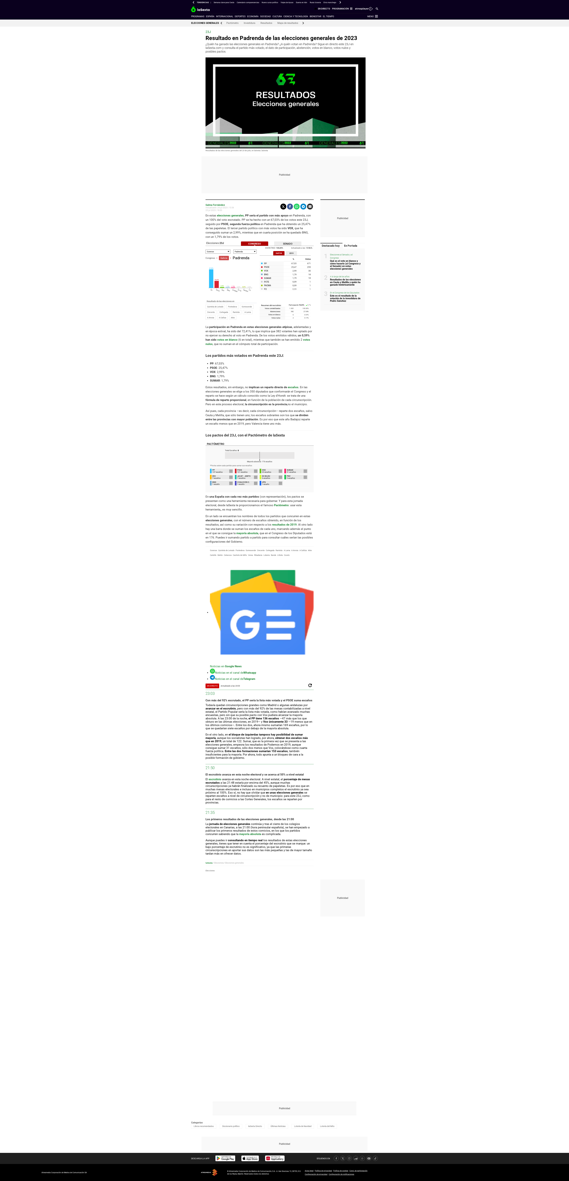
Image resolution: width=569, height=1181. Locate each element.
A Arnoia (210, 318)
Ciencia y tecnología (295, 16)
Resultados (266, 23)
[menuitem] (322, 9)
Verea (250, 555)
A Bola (280, 555)
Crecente (211, 312)
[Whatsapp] (297, 206)
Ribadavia (258, 555)
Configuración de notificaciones (341, 1174)
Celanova (228, 555)
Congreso (210, 258)
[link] (225, 1158)
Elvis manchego (329, 2)
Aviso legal (309, 1171)
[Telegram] (303, 206)
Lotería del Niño (327, 1126)
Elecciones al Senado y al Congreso (341, 256)
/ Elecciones (217, 863)
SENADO (288, 244)
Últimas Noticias (278, 1126)
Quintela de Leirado (215, 307)
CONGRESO (254, 244)
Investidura (249, 23)
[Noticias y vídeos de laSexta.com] (205, 9)
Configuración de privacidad (316, 1174)
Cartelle (213, 555)
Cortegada (223, 312)
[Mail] (310, 206)
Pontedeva (232, 307)
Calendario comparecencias (248, 2)
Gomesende (247, 307)
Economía (253, 16)
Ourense (213, 550)
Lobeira (266, 555)
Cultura (277, 16)
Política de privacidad (323, 1171)
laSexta (209, 863)
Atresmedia (209, 1172)
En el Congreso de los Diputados (344, 293)
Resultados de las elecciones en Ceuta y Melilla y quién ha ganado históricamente (345, 282)
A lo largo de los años (339, 277)
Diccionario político (231, 1126)
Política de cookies (340, 1171)
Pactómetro (232, 23)
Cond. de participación (358, 1171)
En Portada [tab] (350, 245)
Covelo (287, 555)
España (210, 16)
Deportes (240, 16)
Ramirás (236, 312)
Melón (220, 555)
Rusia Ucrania (315, 2)
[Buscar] (377, 8)
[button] (193, 2)
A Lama (247, 312)
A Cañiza (222, 318)
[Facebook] (290, 206)
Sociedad (265, 16)
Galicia (223, 258)
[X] (283, 206)
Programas (197, 16)
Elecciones (210, 871)
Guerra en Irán (301, 2)
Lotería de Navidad (302, 1126)
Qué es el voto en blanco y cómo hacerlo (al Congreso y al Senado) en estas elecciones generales (345, 265)
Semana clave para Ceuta (224, 2)
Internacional (224, 16)
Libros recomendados (204, 1126)
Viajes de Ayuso (287, 2)
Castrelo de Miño (240, 555)
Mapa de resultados (287, 23)
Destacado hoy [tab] (331, 245)
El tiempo (328, 16)
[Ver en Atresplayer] (363, 9)
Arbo (233, 318)
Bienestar (315, 16)
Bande (273, 555)
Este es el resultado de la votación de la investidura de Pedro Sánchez (345, 298)
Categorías (197, 1122)
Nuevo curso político (270, 2)
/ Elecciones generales (233, 863)
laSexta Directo (255, 1126)
